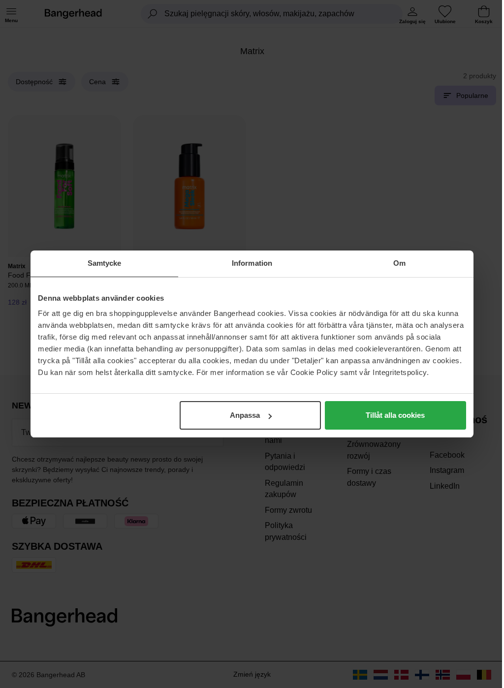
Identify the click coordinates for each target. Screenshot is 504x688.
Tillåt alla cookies (395, 415)
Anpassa (245, 415)
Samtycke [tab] (105, 263)
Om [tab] (399, 263)
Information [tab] (252, 263)
